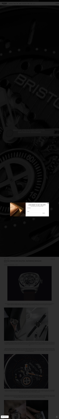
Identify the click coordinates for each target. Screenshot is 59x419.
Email (28, 211)
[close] (48, 203)
